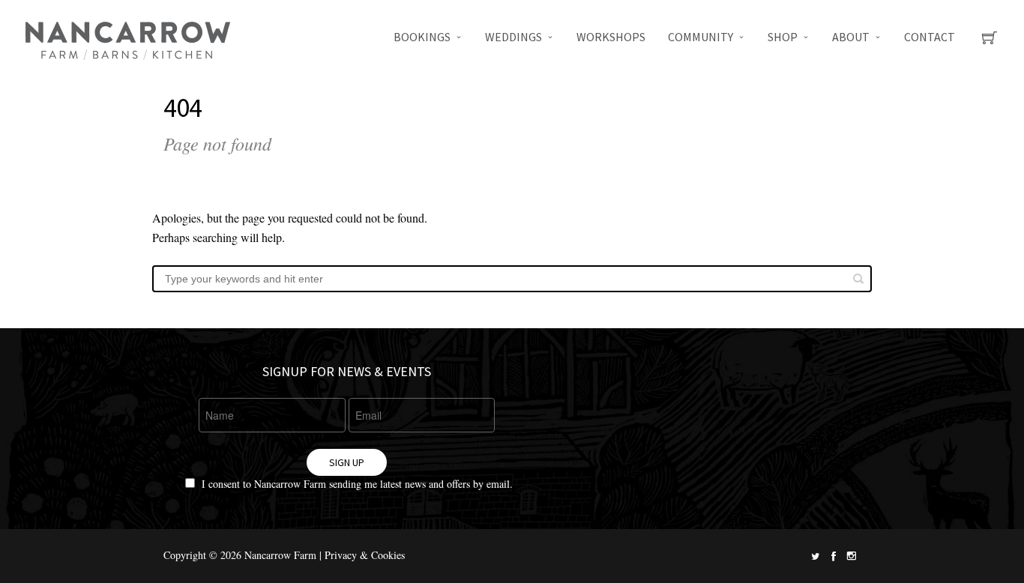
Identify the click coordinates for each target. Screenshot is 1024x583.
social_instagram (852, 556)
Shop (783, 36)
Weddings (513, 36)
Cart (990, 42)
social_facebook (834, 556)
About (851, 36)
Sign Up (346, 462)
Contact (929, 36)
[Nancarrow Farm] (127, 41)
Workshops (610, 36)
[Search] (858, 279)
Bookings (422, 36)
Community (700, 36)
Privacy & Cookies (365, 555)
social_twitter (816, 556)
